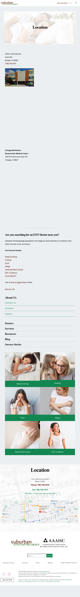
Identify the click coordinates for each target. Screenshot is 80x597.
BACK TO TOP (10, 289)
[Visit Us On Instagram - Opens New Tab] (9, 574)
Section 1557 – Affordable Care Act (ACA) (48, 581)
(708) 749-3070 (10, 63)
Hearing (8, 260)
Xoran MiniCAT (10, 276)
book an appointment (19, 282)
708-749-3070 (68, 579)
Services (9, 328)
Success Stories (13, 344)
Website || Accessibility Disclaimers (28, 581)
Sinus (7, 263)
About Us (10, 297)
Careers (8, 313)
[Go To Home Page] (25, 542)
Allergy (7, 266)
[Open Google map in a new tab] (40, 511)
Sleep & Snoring (11, 257)
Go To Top (7, 580)
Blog (7, 339)
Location (9, 308)
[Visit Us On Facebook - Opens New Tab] (4, 574)
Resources (10, 334)
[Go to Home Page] (9, 3)
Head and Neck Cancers (14, 269)
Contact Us (10, 303)
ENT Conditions (11, 273)
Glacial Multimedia (44, 571)
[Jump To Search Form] (70, 3)
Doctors (9, 323)
